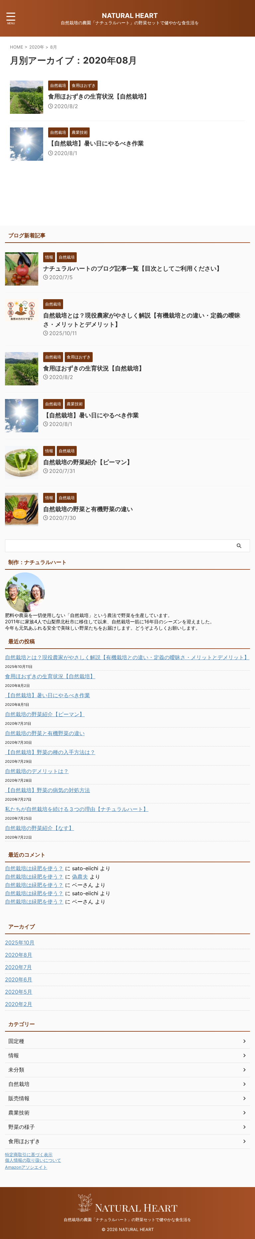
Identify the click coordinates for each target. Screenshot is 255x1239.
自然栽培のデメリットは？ (37, 771)
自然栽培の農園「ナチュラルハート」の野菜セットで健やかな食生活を (127, 1219)
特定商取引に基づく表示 (28, 1154)
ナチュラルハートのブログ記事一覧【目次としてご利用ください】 (132, 268)
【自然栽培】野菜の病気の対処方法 (47, 790)
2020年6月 (18, 979)
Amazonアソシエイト (26, 1167)
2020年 (36, 47)
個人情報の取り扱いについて (33, 1160)
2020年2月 (18, 1004)
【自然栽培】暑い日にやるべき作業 (96, 143)
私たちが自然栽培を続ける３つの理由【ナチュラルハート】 (76, 809)
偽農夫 (80, 876)
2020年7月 (18, 967)
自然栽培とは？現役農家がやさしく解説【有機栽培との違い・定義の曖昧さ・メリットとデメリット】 (127, 657)
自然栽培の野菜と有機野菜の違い (88, 509)
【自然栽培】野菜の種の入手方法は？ (50, 752)
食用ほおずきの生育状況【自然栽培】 (99, 96)
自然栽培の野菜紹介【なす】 (39, 828)
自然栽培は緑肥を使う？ (34, 868)
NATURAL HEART (130, 16)
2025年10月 (20, 942)
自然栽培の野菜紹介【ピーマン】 (88, 462)
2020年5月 (18, 991)
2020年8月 (18, 954)
